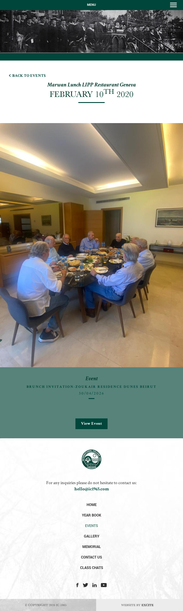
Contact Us (91, 557)
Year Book (91, 515)
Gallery (91, 536)
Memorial (91, 546)
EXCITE (147, 605)
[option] (91, 280)
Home (92, 504)
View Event (91, 424)
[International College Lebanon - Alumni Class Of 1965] (91, 468)
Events (91, 525)
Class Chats (91, 567)
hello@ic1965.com (91, 489)
